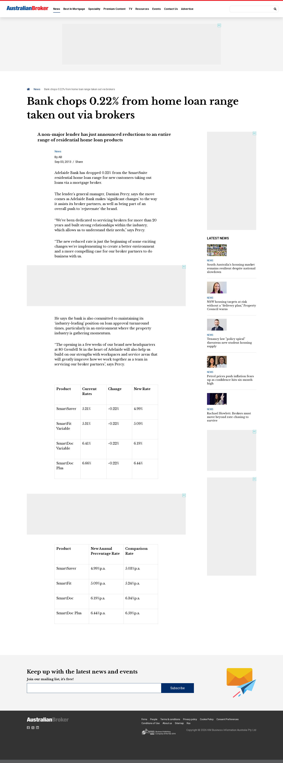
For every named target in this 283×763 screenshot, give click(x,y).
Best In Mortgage (74, 8)
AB (60, 157)
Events (156, 8)
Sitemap (179, 723)
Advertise (187, 8)
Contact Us (171, 8)
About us (167, 723)
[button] (254, 9)
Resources (142, 8)
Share (79, 161)
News (56, 8)
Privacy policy (190, 719)
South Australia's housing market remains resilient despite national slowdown (231, 268)
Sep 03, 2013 (63, 161)
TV (130, 8)
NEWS (210, 260)
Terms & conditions (170, 719)
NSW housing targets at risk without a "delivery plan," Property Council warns (231, 305)
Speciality (94, 8)
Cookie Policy (207, 719)
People (153, 719)
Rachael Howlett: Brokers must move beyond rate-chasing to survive (229, 417)
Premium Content (114, 8)
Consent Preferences (228, 719)
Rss (188, 723)
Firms (144, 719)
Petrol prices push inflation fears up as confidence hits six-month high (230, 380)
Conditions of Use (151, 723)
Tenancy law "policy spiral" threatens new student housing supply (229, 342)
